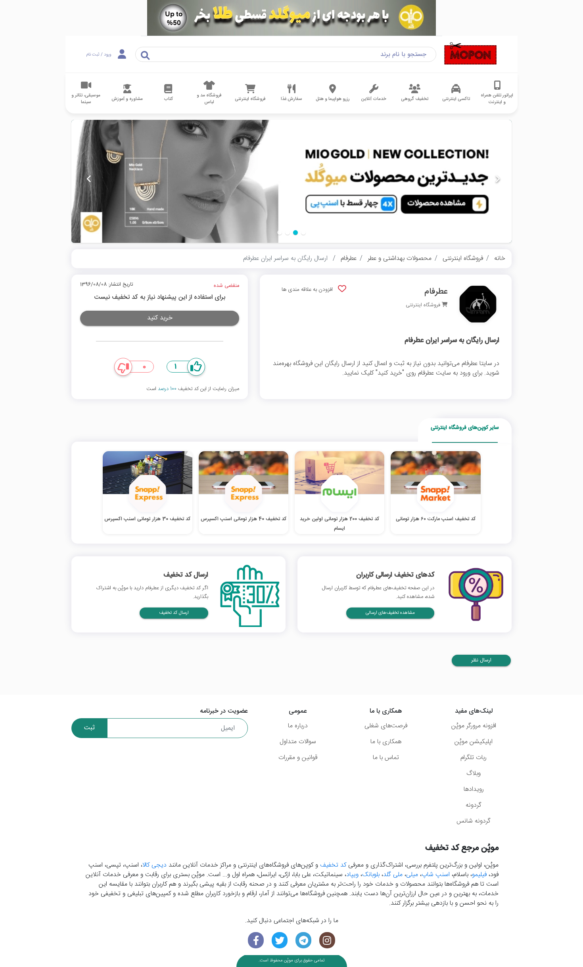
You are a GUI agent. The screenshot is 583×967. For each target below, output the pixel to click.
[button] (303, 232)
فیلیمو (479, 874)
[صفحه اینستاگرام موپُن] (327, 940)
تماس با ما (386, 757)
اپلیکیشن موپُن (474, 741)
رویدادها (474, 789)
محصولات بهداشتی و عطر (399, 258)
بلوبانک (371, 874)
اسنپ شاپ (436, 874)
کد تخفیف (333, 865)
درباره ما (298, 726)
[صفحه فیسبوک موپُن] (256, 940)
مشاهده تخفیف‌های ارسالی (390, 613)
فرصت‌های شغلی (385, 726)
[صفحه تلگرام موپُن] (303, 940)
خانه (499, 258)
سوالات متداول (298, 741)
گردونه (473, 805)
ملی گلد (393, 874)
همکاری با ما (385, 741)
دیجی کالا (154, 865)
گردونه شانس (473, 821)
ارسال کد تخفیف (174, 613)
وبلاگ (473, 773)
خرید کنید (160, 318)
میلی (412, 874)
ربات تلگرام (473, 757)
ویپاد (352, 874)
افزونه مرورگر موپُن (473, 726)
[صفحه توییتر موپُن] (280, 940)
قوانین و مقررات (297, 757)
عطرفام (349, 258)
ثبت (89, 728)
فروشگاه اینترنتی (463, 258)
